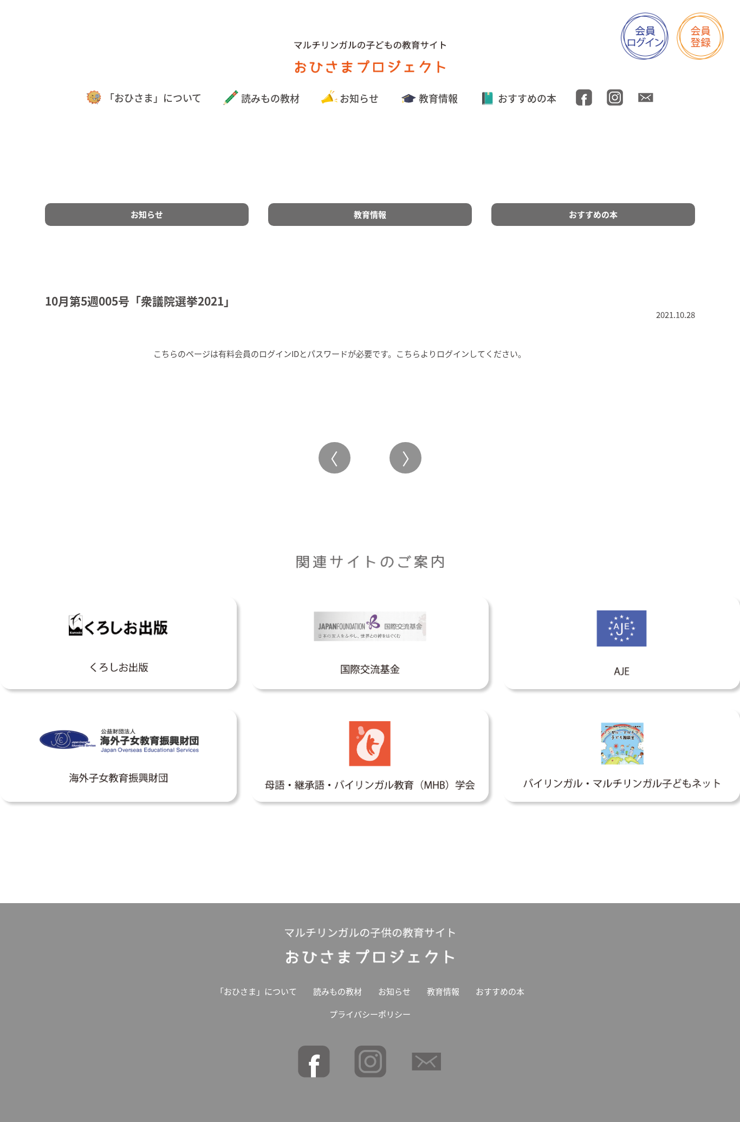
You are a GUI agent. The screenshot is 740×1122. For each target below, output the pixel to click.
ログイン (453, 353)
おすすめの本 (527, 98)
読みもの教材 (270, 98)
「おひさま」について (153, 97)
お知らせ (359, 98)
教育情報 (438, 98)
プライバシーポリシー (370, 1014)
